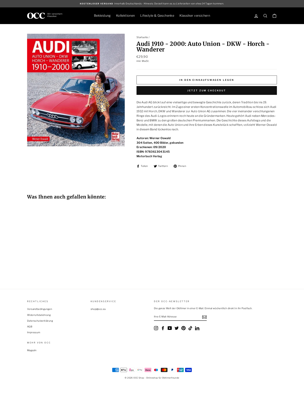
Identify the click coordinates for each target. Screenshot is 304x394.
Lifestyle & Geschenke (157, 15)
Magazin (32, 350)
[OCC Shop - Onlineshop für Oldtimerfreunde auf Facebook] (163, 328)
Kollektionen (125, 15)
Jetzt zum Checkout (206, 90)
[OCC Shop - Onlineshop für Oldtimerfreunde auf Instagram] (156, 328)
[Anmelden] (204, 317)
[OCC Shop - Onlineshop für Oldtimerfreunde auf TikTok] (190, 328)
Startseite (142, 37)
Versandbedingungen (39, 309)
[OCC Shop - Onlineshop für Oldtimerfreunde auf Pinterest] (183, 328)
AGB (29, 326)
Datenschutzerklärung (40, 320)
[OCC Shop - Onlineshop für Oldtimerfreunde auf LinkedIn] (197, 328)
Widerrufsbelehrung (39, 315)
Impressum (33, 332)
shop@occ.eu (98, 309)
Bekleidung (102, 15)
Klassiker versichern (194, 15)
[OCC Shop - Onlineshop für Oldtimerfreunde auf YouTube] (170, 328)
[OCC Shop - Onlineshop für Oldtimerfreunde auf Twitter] (177, 328)
